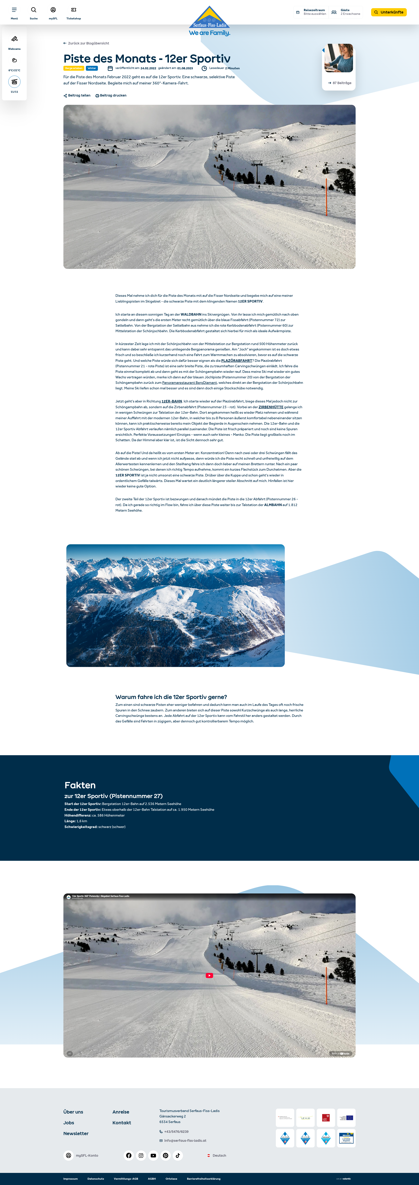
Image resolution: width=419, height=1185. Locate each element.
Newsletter (76, 1133)
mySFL (53, 18)
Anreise (120, 1112)
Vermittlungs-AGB (126, 1179)
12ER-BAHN (172, 401)
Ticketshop (73, 18)
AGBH (152, 1179)
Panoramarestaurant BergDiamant (189, 383)
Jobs (68, 1122)
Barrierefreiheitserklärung (204, 1179)
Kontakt (121, 1122)
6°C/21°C (14, 70)
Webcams (14, 48)
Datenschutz (96, 1179)
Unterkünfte (391, 12)
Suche (34, 18)
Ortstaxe (171, 1179)
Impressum (70, 1179)
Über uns (73, 1112)
